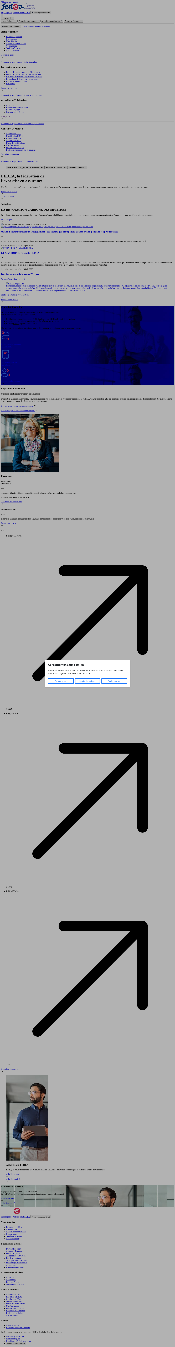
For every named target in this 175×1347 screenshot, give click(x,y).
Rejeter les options (87, 681)
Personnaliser (61, 681)
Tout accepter (114, 681)
